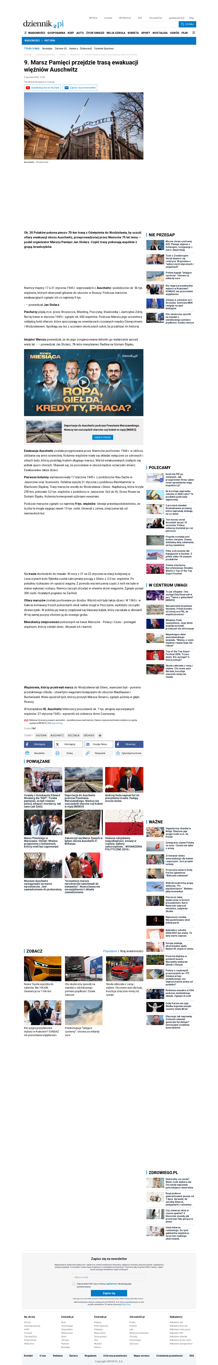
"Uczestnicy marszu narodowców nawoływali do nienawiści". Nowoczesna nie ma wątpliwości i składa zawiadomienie (82, 887)
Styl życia (133, 1343)
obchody (88, 735)
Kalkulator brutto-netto (180, 1340)
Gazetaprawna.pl (32, 1326)
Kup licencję (57, 723)
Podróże (65, 1343)
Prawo (132, 1322)
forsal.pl (108, 18)
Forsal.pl (28, 1333)
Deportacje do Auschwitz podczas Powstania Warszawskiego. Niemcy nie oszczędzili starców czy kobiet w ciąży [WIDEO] (102, 427)
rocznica (73, 735)
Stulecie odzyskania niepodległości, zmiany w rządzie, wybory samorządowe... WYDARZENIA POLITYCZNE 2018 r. (123, 844)
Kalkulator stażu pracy (180, 1329)
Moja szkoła (99, 1333)
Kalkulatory (176, 1316)
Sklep (191, 18)
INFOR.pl (93, 18)
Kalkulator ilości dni (178, 1326)
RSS (192, 1355)
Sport (63, 1336)
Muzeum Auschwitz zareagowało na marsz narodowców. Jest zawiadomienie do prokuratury (43, 885)
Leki (131, 1329)
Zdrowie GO (61, 48)
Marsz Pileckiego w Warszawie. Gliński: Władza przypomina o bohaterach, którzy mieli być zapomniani (41, 842)
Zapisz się (109, 1293)
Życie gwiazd (100, 1336)
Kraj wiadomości (131, 951)
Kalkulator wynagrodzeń (181, 1343)
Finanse (133, 1326)
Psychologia (135, 1340)
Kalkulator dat (176, 1322)
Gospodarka (67, 1329)
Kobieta (97, 1322)
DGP (140, 18)
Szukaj (189, 24)
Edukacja (98, 1329)
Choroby (133, 1336)
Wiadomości (32, 40)
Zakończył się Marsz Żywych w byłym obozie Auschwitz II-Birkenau (83, 841)
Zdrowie (65, 1340)
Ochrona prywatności (115, 1355)
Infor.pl (27, 1322)
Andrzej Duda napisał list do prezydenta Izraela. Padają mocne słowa (122, 798)
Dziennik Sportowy (104, 48)
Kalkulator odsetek (178, 1336)
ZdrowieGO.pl (155, 18)
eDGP (26, 1329)
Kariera (73, 1355)
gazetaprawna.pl (176, 18)
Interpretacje (30, 1340)
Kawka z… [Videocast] (80, 48)
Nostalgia (47, 48)
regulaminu (111, 1284)
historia (41, 735)
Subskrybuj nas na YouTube (45, 87)
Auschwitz (57, 735)
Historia (49, 40)
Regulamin (90, 1355)
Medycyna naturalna (139, 1333)
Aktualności (75, 55)
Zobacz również (102, 437)
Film (96, 1340)
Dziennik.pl (67, 1316)
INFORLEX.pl (125, 18)
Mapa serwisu (141, 1355)
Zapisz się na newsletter (83, 87)
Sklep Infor (29, 1343)
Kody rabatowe (101, 1326)
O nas (43, 1355)
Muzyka (98, 1343)
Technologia (67, 1326)
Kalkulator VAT (176, 1333)
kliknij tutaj (126, 1304)
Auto (63, 1322)
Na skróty (29, 1316)
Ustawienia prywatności (169, 1355)
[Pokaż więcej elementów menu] (193, 33)
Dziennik (27, 55)
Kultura (97, 1347)
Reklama (58, 1355)
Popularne (110, 951)
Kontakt (28, 1355)
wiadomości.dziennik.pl (45, 55)
